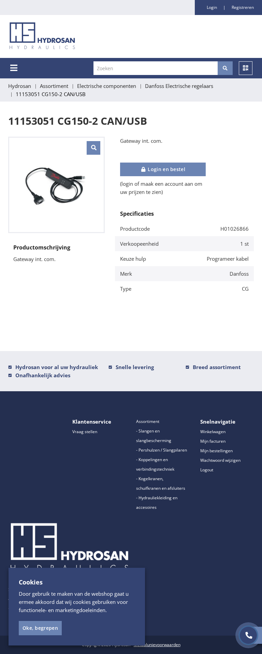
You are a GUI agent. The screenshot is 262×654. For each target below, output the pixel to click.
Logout (206, 470)
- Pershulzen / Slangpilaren (161, 450)
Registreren (243, 7)
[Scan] (245, 68)
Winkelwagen (212, 432)
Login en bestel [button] (165, 169)
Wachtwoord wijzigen (220, 460)
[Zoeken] (225, 68)
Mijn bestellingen (216, 451)
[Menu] (13, 67)
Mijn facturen (212, 441)
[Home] (77, 36)
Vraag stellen (84, 432)
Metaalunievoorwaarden (157, 645)
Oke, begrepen (40, 628)
